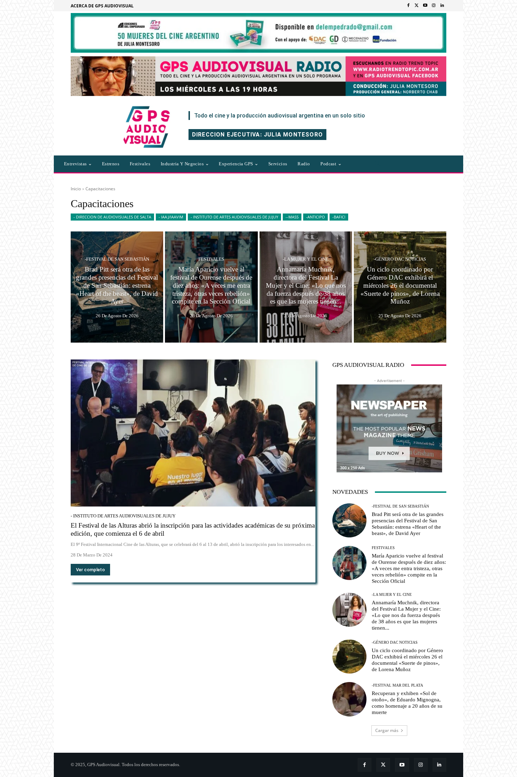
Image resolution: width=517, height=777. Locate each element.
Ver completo (90, 569)
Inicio (76, 189)
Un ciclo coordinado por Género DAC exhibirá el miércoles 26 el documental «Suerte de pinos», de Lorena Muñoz (407, 660)
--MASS (292, 216)
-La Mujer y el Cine (305, 259)
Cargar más (386, 730)
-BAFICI (338, 216)
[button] (377, 163)
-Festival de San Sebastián (117, 259)
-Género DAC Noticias (400, 259)
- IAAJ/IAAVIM (171, 216)
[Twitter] (417, 5)
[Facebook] (408, 5)
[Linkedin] (442, 5)
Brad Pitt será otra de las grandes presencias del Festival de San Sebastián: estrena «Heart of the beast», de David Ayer (407, 523)
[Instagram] (433, 5)
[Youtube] (425, 5)
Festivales (211, 259)
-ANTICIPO (315, 216)
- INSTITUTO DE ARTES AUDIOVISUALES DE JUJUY (234, 216)
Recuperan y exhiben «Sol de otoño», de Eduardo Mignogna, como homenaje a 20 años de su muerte (407, 702)
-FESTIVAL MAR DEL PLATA (397, 685)
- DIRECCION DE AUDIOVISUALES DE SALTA (112, 216)
